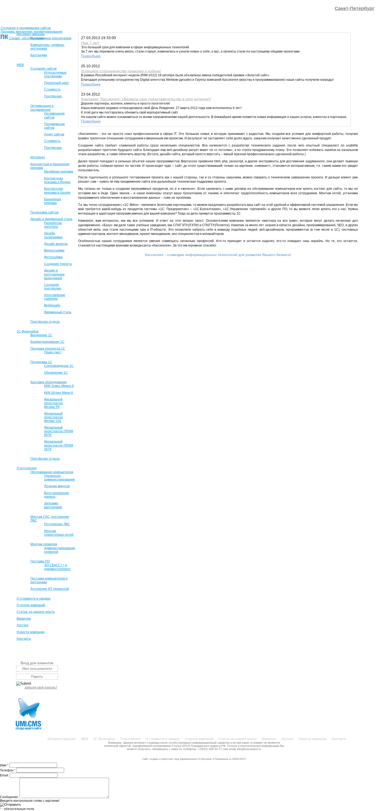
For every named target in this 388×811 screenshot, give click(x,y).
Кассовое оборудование (48, 382)
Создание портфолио (52, 286)
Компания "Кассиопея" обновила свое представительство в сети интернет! (146, 99)
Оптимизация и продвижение (42, 107)
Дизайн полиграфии (53, 235)
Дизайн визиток (56, 244)
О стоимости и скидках (33, 598)
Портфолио (53, 96)
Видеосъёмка (54, 250)
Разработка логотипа (53, 225)
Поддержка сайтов (44, 212)
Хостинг (23, 625)
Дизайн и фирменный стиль (51, 219)
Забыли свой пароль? (41, 687)
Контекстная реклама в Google (57, 190)
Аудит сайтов (54, 134)
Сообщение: (10, 797)
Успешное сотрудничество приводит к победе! (121, 71)
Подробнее (91, 56)
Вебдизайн (52, 305)
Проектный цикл (56, 83)
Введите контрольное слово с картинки (30, 801)
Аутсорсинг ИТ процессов (49, 589)
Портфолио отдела (45, 322)
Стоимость (52, 89)
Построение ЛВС (57, 524)
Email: (5, 775)
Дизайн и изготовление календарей (54, 274)
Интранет (37, 157)
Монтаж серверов (43, 544)
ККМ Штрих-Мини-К (58, 393)
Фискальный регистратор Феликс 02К (53, 417)
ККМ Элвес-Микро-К (59, 386)
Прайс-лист (52, 352)
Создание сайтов (43, 68)
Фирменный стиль (57, 312)
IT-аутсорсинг (27, 468)
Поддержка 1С (41, 362)
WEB (20, 65)
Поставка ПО (40, 561)
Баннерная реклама (52, 201)
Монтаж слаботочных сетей (58, 533)
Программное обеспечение (51, 38)
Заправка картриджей (53, 505)
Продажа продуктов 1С (47, 348)
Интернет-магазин (31, 34)
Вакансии (24, 618)
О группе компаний (31, 605)
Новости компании (31, 632)
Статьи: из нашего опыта (36, 612)
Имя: (4, 765)
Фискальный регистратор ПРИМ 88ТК (58, 431)
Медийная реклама (58, 171)
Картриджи (38, 55)
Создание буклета (58, 264)
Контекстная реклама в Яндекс (57, 180)
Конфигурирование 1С (47, 342)
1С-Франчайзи (28, 331)
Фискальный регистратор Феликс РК (53, 403)
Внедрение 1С (41, 335)
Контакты (24, 639)
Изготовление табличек (54, 297)
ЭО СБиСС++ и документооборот (57, 567)
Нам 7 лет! (90, 43)
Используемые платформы (55, 74)
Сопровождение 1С (59, 366)
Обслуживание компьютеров (51, 472)
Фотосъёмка (53, 257)
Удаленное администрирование (59, 477)
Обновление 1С (56, 372)
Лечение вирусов (57, 486)
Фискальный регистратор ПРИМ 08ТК (58, 445)
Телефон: (8, 770)
